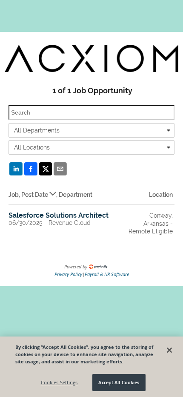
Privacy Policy (68, 274)
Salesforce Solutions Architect (59, 215)
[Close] (169, 350)
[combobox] (91, 130)
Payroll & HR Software (107, 274)
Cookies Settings (59, 382)
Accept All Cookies (118, 382)
